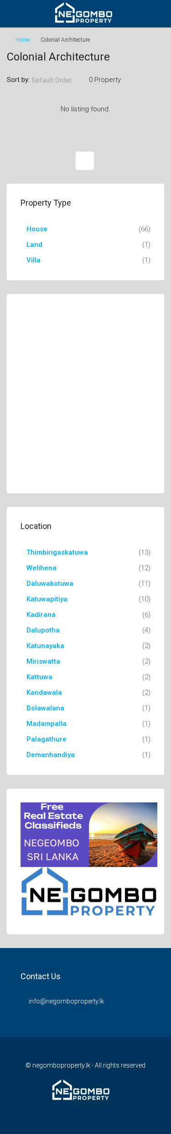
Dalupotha (43, 630)
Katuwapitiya (46, 599)
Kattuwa (39, 677)
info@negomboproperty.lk (66, 1001)
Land (34, 244)
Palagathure (46, 739)
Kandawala (44, 692)
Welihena (41, 568)
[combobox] (59, 80)
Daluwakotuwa (49, 583)
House (36, 229)
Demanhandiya (50, 755)
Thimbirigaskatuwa (57, 552)
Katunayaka (45, 646)
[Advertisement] (85, 394)
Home (23, 40)
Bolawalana (45, 708)
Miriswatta (43, 661)
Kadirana (41, 615)
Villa (33, 260)
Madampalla (46, 724)
